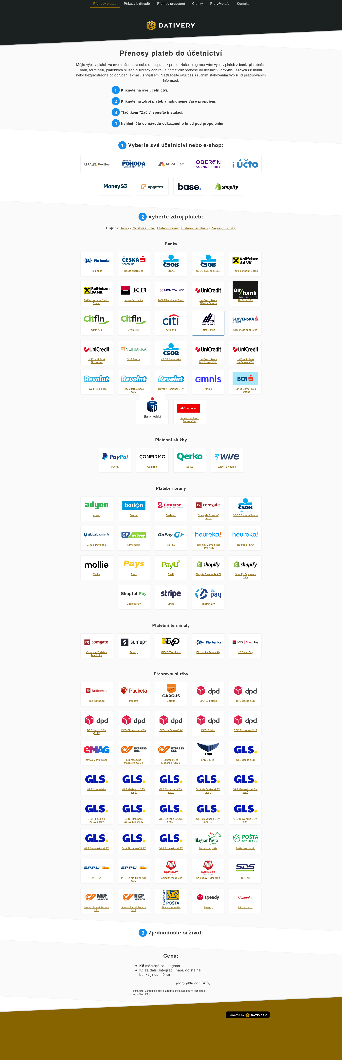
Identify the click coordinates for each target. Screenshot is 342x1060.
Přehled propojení (171, 3)
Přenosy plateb (105, 3)
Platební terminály (194, 228)
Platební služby (143, 228)
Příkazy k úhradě (137, 3)
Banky (124, 228)
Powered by (237, 1015)
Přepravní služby (223, 228)
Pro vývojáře (220, 3)
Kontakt (243, 3)
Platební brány (168, 228)
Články (197, 3)
